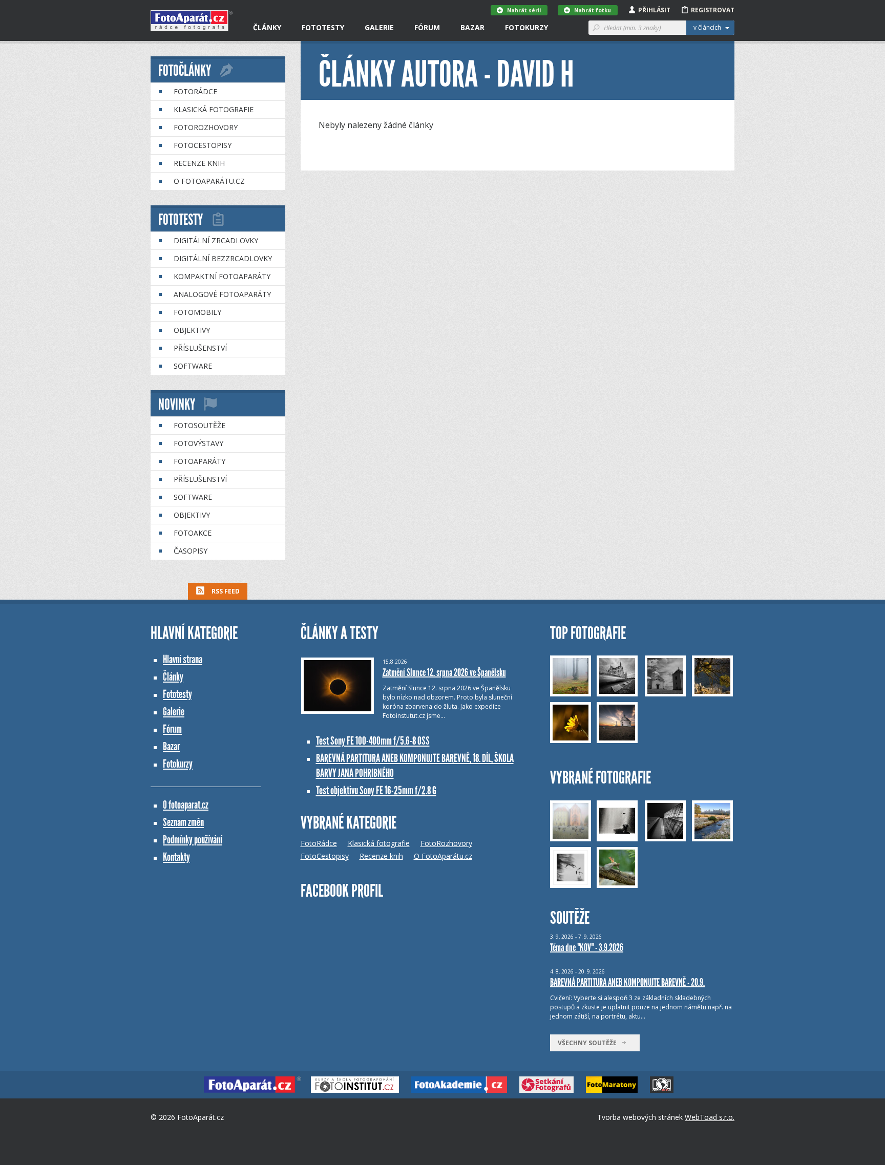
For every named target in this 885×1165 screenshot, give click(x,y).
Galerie (379, 27)
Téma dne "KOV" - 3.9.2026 (586, 947)
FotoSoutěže (199, 425)
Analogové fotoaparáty (222, 294)
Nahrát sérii (524, 10)
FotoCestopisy (202, 145)
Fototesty (323, 27)
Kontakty (176, 857)
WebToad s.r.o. (709, 1117)
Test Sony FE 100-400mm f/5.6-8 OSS (373, 741)
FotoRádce (195, 91)
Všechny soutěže (589, 1043)
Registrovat (712, 10)
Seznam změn (183, 822)
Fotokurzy (526, 27)
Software (193, 366)
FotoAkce (193, 533)
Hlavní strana (182, 659)
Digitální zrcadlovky (216, 240)
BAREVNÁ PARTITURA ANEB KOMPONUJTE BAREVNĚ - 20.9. (627, 982)
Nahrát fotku (592, 10)
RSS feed (225, 591)
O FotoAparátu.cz (209, 181)
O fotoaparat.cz (185, 805)
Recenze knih (199, 163)
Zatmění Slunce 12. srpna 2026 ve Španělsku (444, 672)
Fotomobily (197, 312)
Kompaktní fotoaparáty (222, 276)
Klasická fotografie (214, 109)
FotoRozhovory (206, 127)
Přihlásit (654, 10)
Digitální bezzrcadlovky (223, 258)
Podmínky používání (192, 839)
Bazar (472, 27)
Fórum (427, 27)
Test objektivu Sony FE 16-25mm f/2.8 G (376, 790)
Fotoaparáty (199, 461)
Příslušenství (200, 348)
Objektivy (192, 330)
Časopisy (190, 551)
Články (267, 27)
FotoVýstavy (198, 443)
